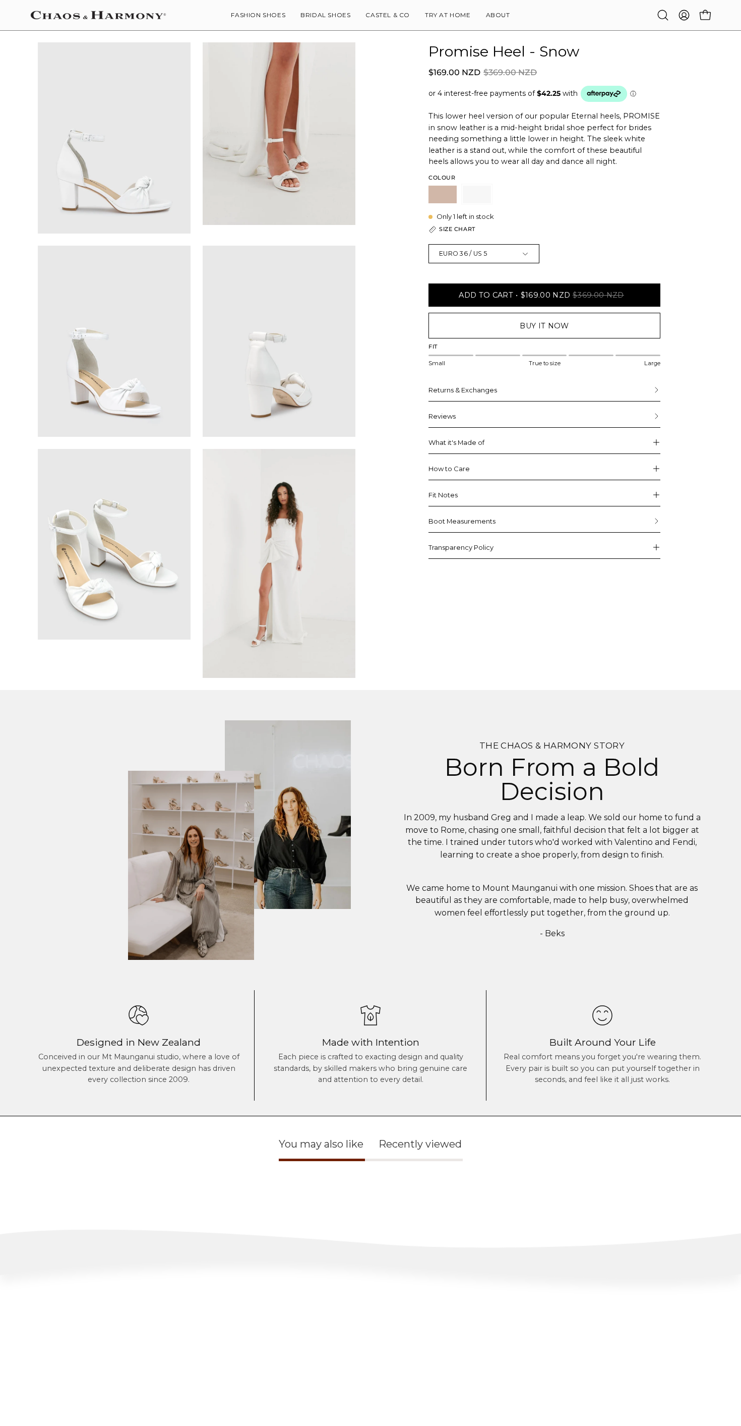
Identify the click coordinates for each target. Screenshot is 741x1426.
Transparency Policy (460, 547)
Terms (39, 1394)
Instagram (466, 1334)
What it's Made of (456, 442)
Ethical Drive (329, 1349)
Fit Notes (443, 495)
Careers (601, 1364)
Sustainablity (330, 1364)
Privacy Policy (51, 1409)
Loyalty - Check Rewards (66, 1349)
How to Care (449, 469)
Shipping (43, 1364)
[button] (498, 15)
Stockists (603, 1349)
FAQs (38, 1334)
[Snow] (477, 194)
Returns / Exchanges (60, 1379)
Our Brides (466, 1364)
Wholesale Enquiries (619, 1334)
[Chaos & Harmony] (98, 15)
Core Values (327, 1334)
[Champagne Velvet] (442, 194)
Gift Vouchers (610, 1379)
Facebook (464, 1349)
